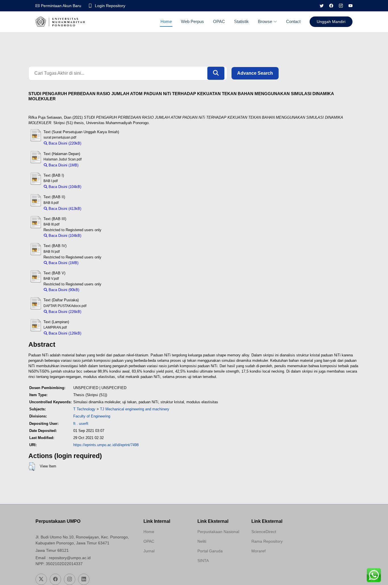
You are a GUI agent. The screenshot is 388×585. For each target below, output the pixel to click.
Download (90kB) (96, 290)
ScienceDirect (263, 532)
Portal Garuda (210, 551)
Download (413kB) (99, 208)
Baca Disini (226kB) (64, 312)
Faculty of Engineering (91, 416)
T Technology (84, 409)
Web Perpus (192, 21)
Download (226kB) (99, 312)
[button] (31, 466)
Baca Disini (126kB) (64, 333)
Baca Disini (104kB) (64, 187)
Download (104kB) (99, 187)
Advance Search (255, 73)
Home (166, 21)
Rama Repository (267, 541)
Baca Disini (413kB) (64, 208)
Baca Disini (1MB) (62, 165)
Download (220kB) (99, 143)
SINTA (203, 561)
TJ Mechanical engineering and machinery (134, 409)
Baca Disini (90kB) (63, 290)
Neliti (201, 541)
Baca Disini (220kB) (64, 143)
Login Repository (110, 5)
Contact (293, 21)
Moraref (258, 551)
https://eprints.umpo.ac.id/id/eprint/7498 (106, 445)
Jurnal (149, 551)
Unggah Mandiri (331, 21)
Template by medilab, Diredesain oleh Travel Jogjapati (163, 564)
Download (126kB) (99, 333)
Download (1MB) (94, 165)
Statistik (241, 21)
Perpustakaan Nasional (218, 532)
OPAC (219, 21)
